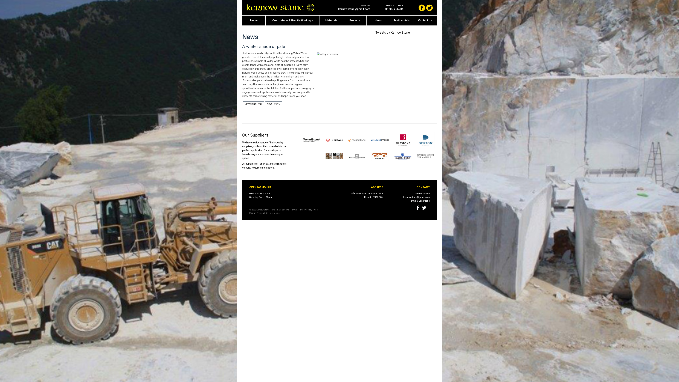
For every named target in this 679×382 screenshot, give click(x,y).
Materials (331, 20)
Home (254, 20)
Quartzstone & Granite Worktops (292, 20)
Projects (354, 20)
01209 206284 (394, 9)
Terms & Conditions (420, 200)
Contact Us (425, 20)
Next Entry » (273, 104)
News (378, 20)
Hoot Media (274, 213)
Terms (294, 210)
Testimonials (402, 20)
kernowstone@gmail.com (354, 9)
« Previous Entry (253, 104)
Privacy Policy (305, 210)
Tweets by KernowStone (392, 32)
